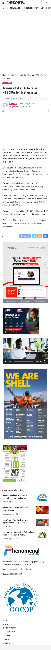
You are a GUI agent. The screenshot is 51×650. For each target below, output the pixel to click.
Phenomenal (16, 2)
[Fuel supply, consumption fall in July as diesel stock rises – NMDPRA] (42, 534)
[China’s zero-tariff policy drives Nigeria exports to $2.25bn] (42, 522)
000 (11, 75)
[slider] (23, 361)
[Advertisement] (25, 44)
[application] (25, 351)
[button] (25, 351)
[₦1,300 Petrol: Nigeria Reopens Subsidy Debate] (42, 510)
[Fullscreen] (45, 361)
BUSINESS (7, 83)
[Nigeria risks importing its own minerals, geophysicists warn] (42, 497)
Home (5, 75)
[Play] (6, 361)
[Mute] (41, 361)
